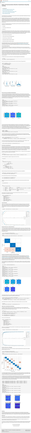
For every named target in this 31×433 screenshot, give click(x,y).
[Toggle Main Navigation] (30, 1)
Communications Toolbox (5, 9)
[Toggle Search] (28, 1)
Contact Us (3, 430)
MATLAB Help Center (5, 0)
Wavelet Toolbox (4, 13)
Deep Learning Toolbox (5, 10)
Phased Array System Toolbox (5, 11)
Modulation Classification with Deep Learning (22, 43)
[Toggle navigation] (3, 2)
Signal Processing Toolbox (5, 12)
